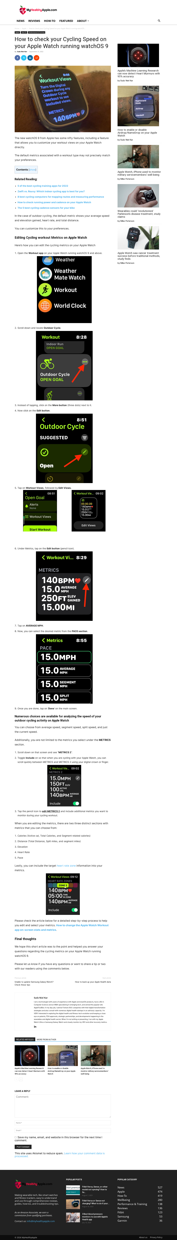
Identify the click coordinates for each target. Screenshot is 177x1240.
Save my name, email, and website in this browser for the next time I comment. (58, 1139)
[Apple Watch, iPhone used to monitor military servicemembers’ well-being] (96, 1055)
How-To (49, 21)
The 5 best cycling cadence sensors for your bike (46, 207)
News (20, 21)
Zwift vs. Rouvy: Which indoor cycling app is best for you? (51, 191)
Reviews (34, 21)
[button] (159, 21)
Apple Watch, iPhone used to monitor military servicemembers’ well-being (94, 1071)
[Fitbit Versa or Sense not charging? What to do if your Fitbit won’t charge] (73, 1204)
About (82, 21)
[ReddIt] (36, 58)
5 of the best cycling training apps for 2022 (43, 185)
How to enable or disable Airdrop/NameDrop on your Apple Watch (61, 1071)
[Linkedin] (30, 58)
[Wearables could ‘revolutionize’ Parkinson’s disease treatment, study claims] (138, 196)
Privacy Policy (156, 1237)
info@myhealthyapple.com (41, 1221)
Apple (24, 28)
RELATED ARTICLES (25, 1039)
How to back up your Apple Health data (93, 982)
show (32, 169)
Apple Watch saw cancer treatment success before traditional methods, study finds (139, 256)
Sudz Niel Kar (22, 51)
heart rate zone (66, 865)
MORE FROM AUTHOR (46, 1039)
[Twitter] (24, 58)
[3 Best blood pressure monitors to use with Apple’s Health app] (73, 1217)
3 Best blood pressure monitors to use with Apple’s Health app (95, 1217)
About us (143, 1237)
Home (17, 28)
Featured (66, 21)
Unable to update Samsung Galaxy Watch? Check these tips (34, 983)
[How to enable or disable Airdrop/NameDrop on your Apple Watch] (63, 1055)
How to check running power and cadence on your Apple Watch (54, 202)
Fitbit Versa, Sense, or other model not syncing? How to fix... (95, 1189)
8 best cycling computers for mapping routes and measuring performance (61, 196)
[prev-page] (16, 1079)
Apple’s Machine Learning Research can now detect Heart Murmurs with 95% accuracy (30, 1071)
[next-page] (21, 1079)
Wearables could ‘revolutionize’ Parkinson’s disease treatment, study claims (139, 214)
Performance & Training (36, 32)
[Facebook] (17, 58)
